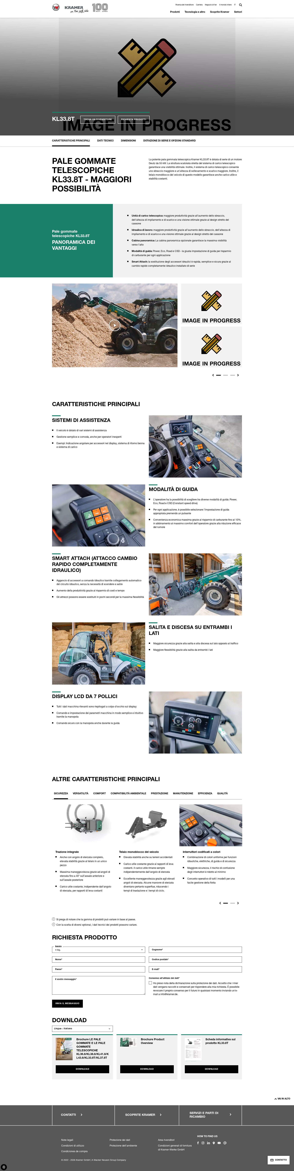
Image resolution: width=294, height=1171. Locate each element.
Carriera (199, 5)
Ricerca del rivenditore (184, 5)
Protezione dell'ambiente (123, 1145)
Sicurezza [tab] (61, 794)
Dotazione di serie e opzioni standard (169, 141)
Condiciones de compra (74, 1151)
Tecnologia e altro (195, 12)
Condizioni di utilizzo (72, 1145)
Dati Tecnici (105, 141)
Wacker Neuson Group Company (110, 1160)
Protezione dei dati (120, 1139)
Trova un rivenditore (98, 120)
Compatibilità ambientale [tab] (128, 794)
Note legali (67, 1139)
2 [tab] (232, 903)
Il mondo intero (225, 5)
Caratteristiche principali (71, 141)
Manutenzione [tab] (183, 794)
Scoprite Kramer (219, 12)
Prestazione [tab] (159, 794)
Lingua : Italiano (63, 1029)
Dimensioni (128, 141)
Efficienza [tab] (205, 794)
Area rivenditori (166, 1139)
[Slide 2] (225, 375)
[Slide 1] (218, 375)
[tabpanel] (83, 851)
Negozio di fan (211, 5)
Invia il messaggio (67, 1004)
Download (82, 1069)
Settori (238, 12)
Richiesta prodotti (133, 120)
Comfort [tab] (99, 794)
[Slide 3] (232, 375)
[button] (235, 5)
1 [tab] (225, 903)
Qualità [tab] (222, 794)
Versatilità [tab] (80, 794)
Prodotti (175, 12)
